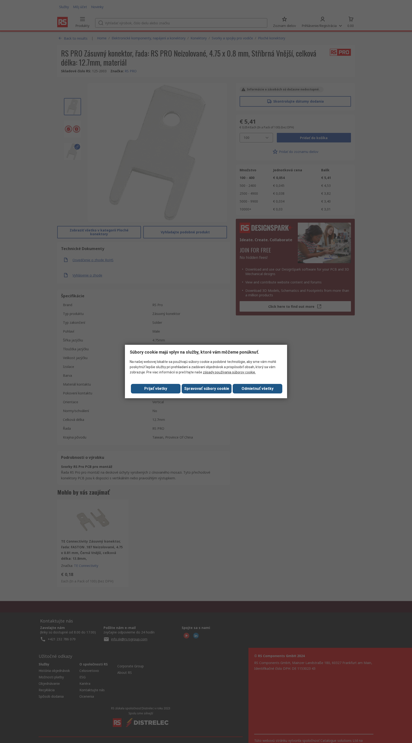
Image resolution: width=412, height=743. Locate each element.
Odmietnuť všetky (257, 388)
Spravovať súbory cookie (206, 388)
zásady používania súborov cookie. (229, 372)
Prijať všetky (155, 388)
